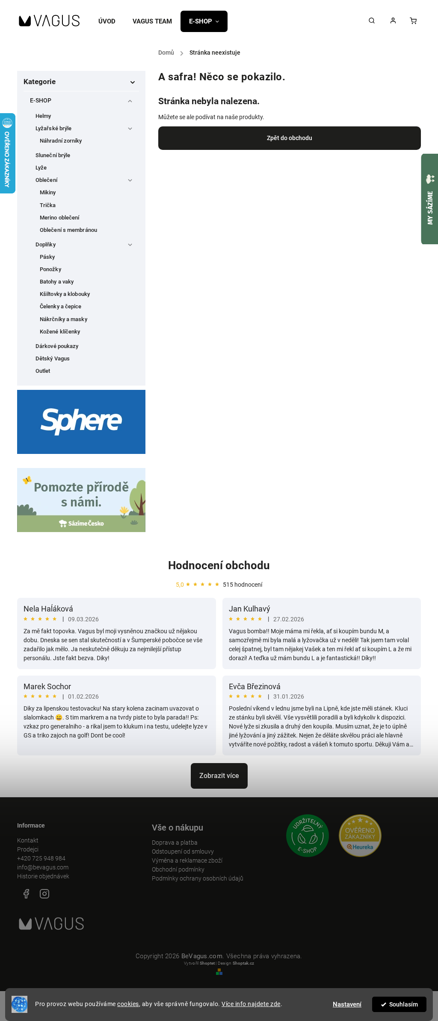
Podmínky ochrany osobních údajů (197, 878)
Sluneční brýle (53, 155)
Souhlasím (403, 1004)
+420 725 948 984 (41, 858)
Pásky (47, 257)
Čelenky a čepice (61, 306)
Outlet (43, 371)
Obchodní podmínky (178, 869)
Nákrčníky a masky (63, 319)
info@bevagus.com (42, 867)
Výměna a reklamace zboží (187, 860)
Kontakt (27, 840)
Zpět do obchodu (289, 138)
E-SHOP (41, 100)
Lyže (41, 167)
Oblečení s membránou (68, 230)
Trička (48, 205)
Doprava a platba (175, 842)
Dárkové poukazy (57, 346)
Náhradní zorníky (61, 140)
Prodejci (27, 849)
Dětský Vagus (53, 358)
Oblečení (46, 180)
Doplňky (46, 244)
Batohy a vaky (57, 281)
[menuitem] (111, 21)
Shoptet (207, 963)
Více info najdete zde (251, 1004)
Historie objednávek (43, 876)
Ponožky (50, 269)
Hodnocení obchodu (219, 565)
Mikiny (48, 192)
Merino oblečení (60, 217)
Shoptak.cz (243, 963)
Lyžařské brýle (53, 128)
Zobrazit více (219, 776)
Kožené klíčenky (60, 331)
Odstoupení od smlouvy (183, 851)
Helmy (43, 116)
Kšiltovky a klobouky (65, 294)
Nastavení (347, 1004)
